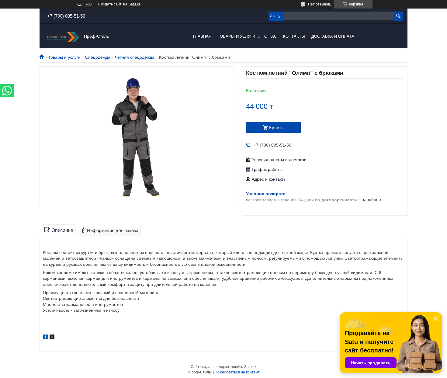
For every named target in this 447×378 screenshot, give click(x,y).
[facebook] (45, 337)
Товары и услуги (236, 36)
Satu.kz (250, 367)
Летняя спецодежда (134, 57)
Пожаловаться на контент (237, 372)
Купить (276, 127)
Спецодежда (97, 57)
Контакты (294, 36)
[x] (52, 337)
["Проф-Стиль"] (62, 36)
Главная (202, 36)
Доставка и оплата (332, 36)
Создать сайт (110, 4)
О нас (270, 36)
